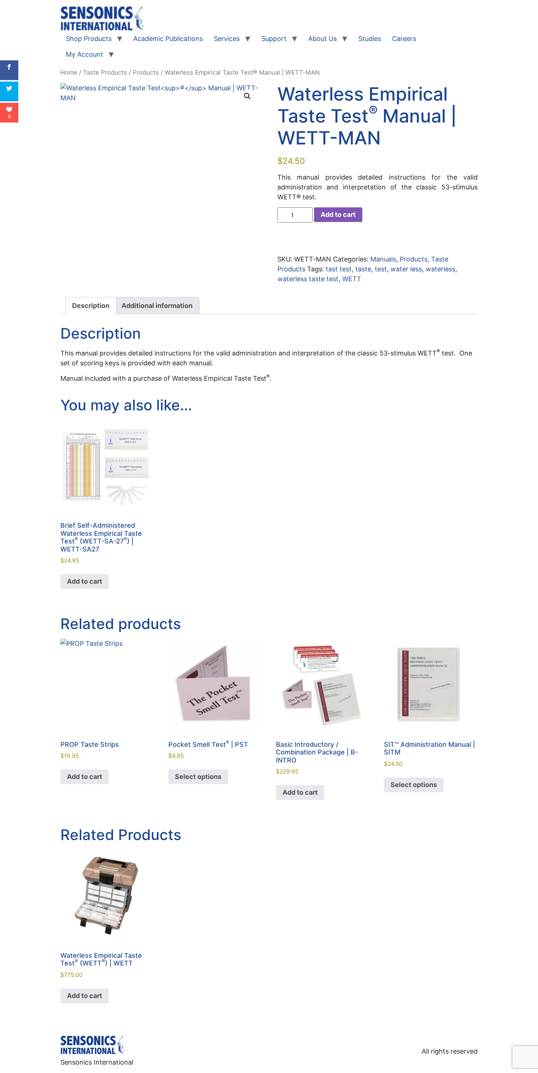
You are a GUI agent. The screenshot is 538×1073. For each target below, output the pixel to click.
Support (274, 38)
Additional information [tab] (157, 305)
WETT (351, 279)
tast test (339, 269)
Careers (404, 38)
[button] (247, 96)
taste (363, 269)
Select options (198, 776)
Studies (369, 38)
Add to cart (338, 214)
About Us (322, 38)
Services (227, 38)
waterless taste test (308, 279)
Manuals (383, 259)
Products (146, 72)
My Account (84, 54)
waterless (440, 269)
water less (406, 269)
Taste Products (105, 72)
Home (68, 72)
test (381, 269)
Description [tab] (90, 305)
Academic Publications (168, 38)
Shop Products (89, 38)
